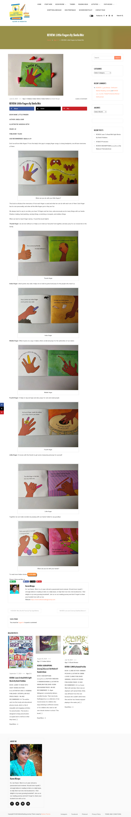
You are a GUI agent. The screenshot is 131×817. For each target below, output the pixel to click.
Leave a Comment (81, 99)
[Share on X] (2, 408)
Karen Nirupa (56, 99)
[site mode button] (91, 16)
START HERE (48, 4)
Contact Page (100, 10)
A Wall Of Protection (102, 141)
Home (39, 4)
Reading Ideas (83, 4)
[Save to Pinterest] (2, 412)
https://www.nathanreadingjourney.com (43, 599)
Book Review (59, 4)
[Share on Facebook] (2, 405)
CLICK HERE (32, 574)
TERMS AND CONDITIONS (113, 814)
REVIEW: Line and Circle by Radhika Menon (72, 611)
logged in (21, 622)
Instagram (64, 814)
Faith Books (108, 4)
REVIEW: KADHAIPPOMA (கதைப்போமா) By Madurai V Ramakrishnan (47, 669)
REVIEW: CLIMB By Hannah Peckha (75, 667)
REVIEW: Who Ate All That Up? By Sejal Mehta (25, 611)
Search (119, 15)
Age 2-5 (25, 99)
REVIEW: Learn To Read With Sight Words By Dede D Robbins (108, 136)
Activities (94, 4)
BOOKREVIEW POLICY (85, 10)
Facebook (74, 814)
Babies (30, 99)
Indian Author (37, 99)
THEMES (72, 4)
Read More (12, 724)
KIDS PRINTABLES (70, 10)
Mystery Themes (45, 814)
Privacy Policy (96, 814)
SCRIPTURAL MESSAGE (54, 10)
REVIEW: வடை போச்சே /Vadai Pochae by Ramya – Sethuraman (108, 94)
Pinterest (85, 814)
